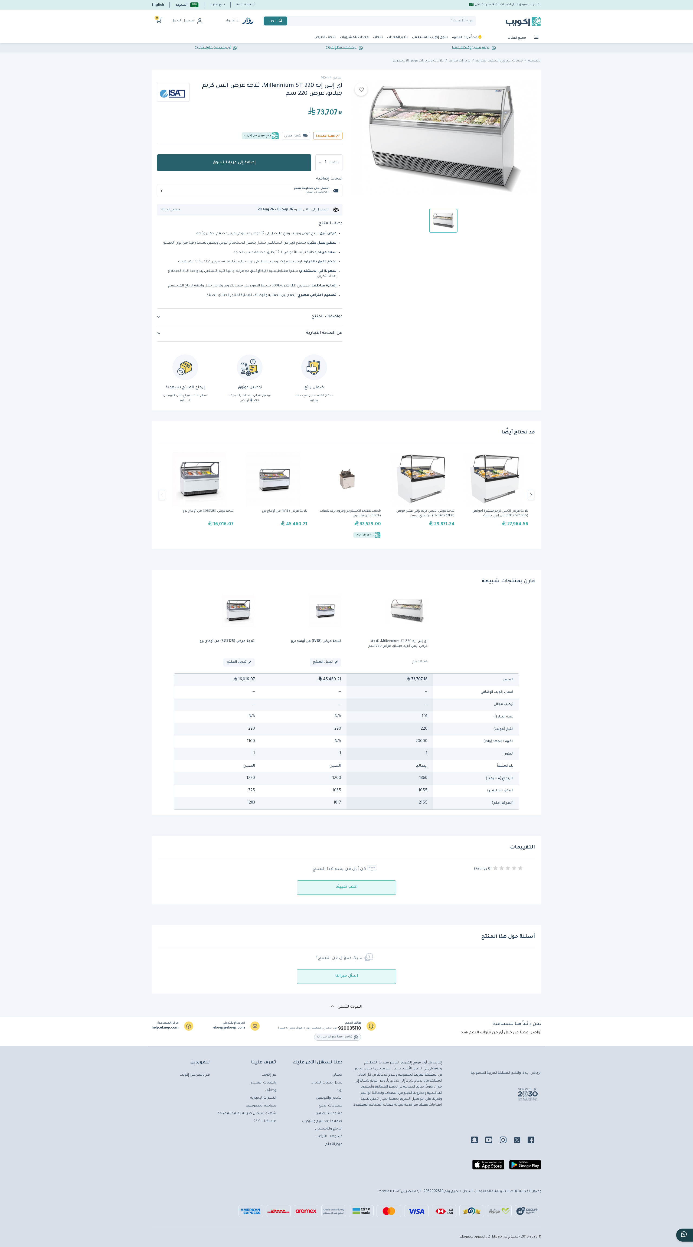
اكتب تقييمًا (346, 887)
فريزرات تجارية (459, 61)
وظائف (270, 1090)
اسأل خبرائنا (346, 976)
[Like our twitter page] (520, 1141)
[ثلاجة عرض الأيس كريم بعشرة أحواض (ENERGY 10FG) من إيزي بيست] (494, 494)
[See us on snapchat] (477, 1141)
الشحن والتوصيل (329, 1098)
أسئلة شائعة (245, 4)
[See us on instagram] (506, 1141)
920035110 (349, 1028)
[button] (186, 4)
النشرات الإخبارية (263, 1098)
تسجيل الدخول (182, 21)
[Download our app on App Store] (488, 1167)
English (158, 4)
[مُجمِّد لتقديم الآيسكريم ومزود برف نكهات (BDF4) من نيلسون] (347, 494)
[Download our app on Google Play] (525, 1167)
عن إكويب (268, 1075)
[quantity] (329, 163)
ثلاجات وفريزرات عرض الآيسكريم (418, 61)
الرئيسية (534, 61)
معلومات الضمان (328, 1113)
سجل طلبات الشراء (327, 1083)
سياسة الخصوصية (261, 1106)
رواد (339, 1090)
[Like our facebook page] (534, 1141)
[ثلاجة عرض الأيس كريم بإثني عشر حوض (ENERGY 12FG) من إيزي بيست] (420, 494)
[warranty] (314, 367)
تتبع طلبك (217, 4)
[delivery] (250, 367)
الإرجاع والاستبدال (328, 1129)
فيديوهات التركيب (328, 1136)
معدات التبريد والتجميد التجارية (499, 61)
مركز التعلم (333, 1144)
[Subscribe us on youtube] (492, 1141)
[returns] (185, 367)
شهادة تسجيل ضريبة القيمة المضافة (247, 1113)
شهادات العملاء (263, 1083)
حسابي (337, 1075)
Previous (162, 495)
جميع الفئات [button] (517, 38)
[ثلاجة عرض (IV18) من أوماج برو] (273, 494)
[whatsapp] (684, 1235)
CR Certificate (264, 1121)
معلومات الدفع (330, 1106)
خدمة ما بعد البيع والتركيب (322, 1121)
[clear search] (289, 21)
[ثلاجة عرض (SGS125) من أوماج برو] (199, 494)
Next (531, 495)
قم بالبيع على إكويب (195, 1075)
